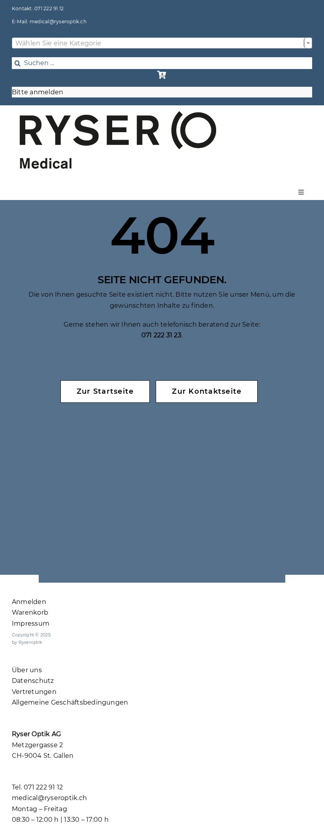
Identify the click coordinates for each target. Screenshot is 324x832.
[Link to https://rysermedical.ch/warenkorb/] (161, 75)
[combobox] (162, 43)
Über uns (27, 670)
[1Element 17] (118, 114)
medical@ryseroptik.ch (58, 21)
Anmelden (29, 602)
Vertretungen (34, 692)
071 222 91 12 (49, 8)
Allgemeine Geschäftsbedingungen (70, 702)
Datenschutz (33, 680)
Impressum (30, 623)
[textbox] (162, 43)
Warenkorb (30, 612)
